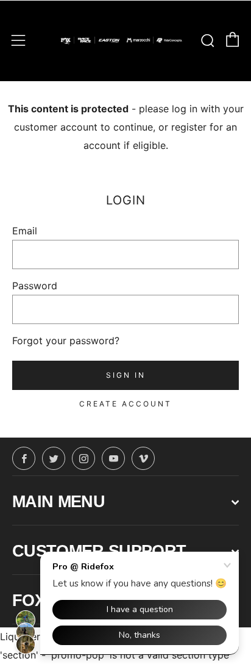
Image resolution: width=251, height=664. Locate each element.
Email (24, 231)
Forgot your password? (65, 340)
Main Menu (58, 502)
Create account (125, 403)
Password (34, 286)
